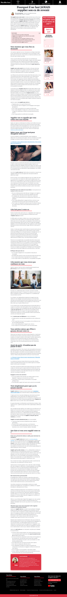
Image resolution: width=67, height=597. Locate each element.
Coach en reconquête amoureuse (25, 13)
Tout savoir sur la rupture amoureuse (32, 590)
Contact (55, 590)
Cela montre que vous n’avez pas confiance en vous (22, 38)
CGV (18, 590)
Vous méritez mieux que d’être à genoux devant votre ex (23, 39)
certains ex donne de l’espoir (17, 129)
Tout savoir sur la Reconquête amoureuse (45, 590)
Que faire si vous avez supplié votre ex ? (20, 42)
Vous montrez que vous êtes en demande (20, 34)
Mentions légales (22, 590)
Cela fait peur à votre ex (17, 37)
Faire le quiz (48, 31)
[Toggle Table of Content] (39, 33)
